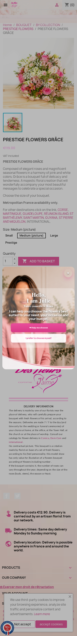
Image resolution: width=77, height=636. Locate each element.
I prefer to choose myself (38, 338)
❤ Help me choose (38, 327)
